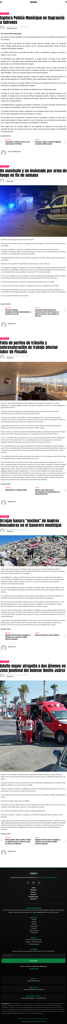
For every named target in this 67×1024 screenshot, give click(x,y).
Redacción (10, 181)
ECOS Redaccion (12, 28)
